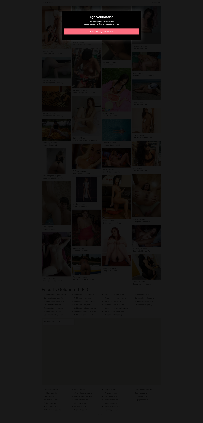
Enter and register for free (101, 31)
